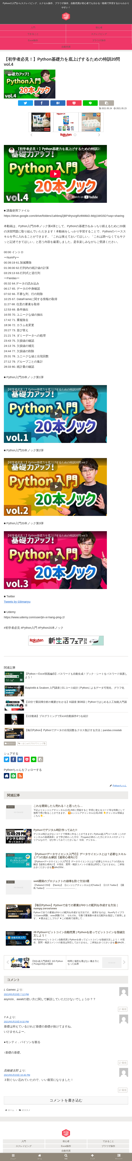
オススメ (11, 743)
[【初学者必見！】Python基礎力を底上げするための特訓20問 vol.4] (57, 103)
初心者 (66, 1141)
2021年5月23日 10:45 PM (17, 1075)
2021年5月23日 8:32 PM (16, 1021)
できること (108, 1141)
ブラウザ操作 (108, 1146)
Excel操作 (66, 1146)
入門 (23, 1141)
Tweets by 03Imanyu (17, 601)
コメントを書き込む (66, 1100)
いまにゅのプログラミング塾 (33, 743)
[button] (122, 780)
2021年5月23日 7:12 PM (16, 994)
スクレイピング (24, 1146)
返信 (123, 1009)
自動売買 (66, 1150)
